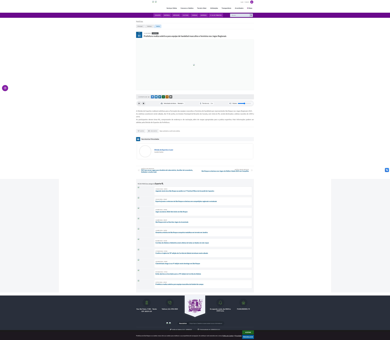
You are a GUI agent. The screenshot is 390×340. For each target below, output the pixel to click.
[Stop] (143, 103)
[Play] (139, 103)
